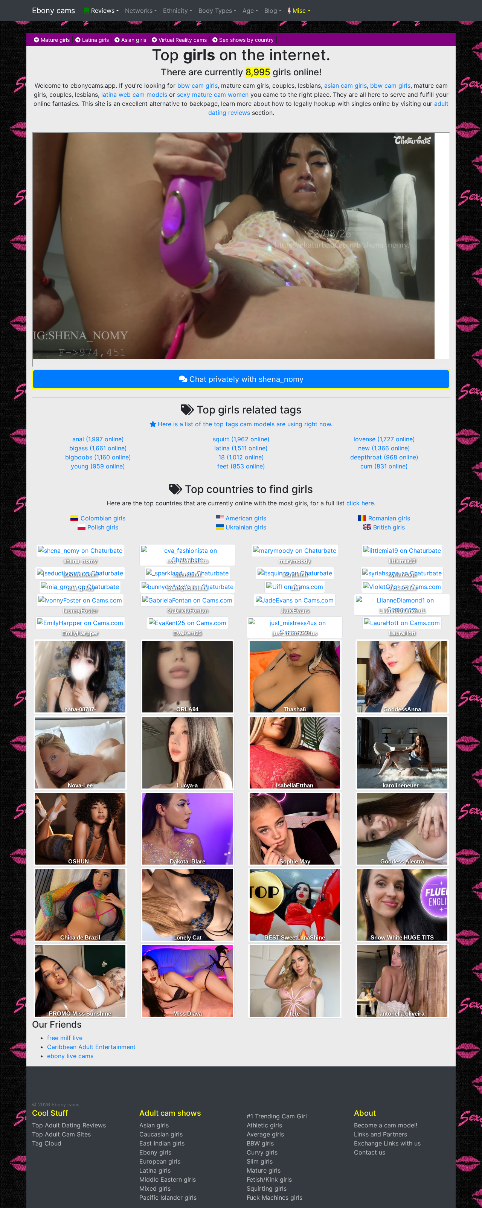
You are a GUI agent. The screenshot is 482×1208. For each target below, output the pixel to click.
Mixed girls (155, 1188)
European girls (159, 1161)
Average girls (265, 1134)
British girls (389, 527)
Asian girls (133, 40)
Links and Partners (380, 1134)
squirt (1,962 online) (241, 439)
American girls (246, 518)
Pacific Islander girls (168, 1197)
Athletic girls (264, 1125)
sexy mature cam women (213, 94)
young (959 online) (98, 466)
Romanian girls (389, 518)
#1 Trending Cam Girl (277, 1116)
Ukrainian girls (246, 527)
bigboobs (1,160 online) (98, 457)
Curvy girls (262, 1152)
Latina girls (95, 40)
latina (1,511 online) (241, 448)
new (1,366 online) (384, 448)
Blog (270, 10)
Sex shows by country (246, 40)
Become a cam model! (385, 1125)
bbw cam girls (197, 85)
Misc (298, 10)
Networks (139, 10)
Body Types (215, 10)
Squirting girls (267, 1188)
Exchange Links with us (387, 1143)
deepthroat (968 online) (384, 457)
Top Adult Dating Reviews (69, 1125)
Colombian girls (103, 518)
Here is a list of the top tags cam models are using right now (244, 424)
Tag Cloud (46, 1143)
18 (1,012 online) (241, 457)
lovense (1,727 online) (384, 439)
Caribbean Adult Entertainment (91, 1047)
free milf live (64, 1038)
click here (360, 503)
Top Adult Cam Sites (61, 1134)
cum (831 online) (384, 466)
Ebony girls (155, 1152)
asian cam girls (345, 85)
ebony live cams (70, 1056)
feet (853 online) (241, 466)
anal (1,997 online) (98, 439)
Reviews (101, 10)
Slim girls (260, 1161)
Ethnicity (175, 10)
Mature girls (54, 40)
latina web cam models (134, 94)
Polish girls (102, 527)
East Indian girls (162, 1143)
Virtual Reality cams (182, 40)
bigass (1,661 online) (98, 448)
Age (248, 10)
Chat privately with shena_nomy (246, 379)
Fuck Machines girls (274, 1197)
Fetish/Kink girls (269, 1179)
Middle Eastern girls (167, 1179)
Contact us (369, 1152)
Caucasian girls (161, 1134)
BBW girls (260, 1143)
